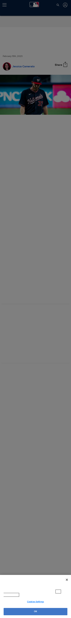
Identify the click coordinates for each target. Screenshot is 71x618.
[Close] (67, 580)
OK (35, 611)
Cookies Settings (35, 601)
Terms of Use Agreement (26, 594)
